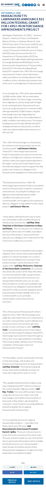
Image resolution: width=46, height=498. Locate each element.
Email (34, 467)
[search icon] (38, 5)
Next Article (34, 481)
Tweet (34, 472)
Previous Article (12, 481)
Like (13, 472)
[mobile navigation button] (43, 5)
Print (13, 467)
